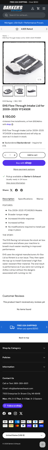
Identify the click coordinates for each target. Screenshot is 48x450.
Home (5, 36)
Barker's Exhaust (14, 444)
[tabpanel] (24, 242)
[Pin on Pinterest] (21, 190)
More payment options (24, 169)
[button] (38, 8)
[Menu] (44, 8)
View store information (15, 183)
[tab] (8, 199)
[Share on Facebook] (16, 190)
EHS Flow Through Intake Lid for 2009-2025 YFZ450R (22, 38)
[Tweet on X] (11, 190)
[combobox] (24, 15)
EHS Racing (7, 101)
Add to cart (32, 155)
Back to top (24, 338)
